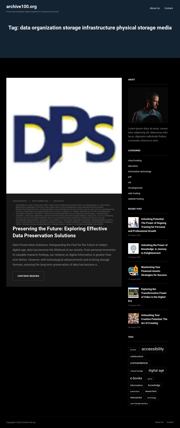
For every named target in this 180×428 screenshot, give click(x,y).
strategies (86, 222)
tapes (18, 224)
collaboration (136, 356)
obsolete (91, 216)
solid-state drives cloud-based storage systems (39, 222)
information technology (139, 171)
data (57, 207)
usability (70, 224)
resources (136, 397)
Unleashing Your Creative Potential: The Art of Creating (154, 319)
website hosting (136, 199)
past (50, 218)
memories (39, 216)
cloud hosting (135, 160)
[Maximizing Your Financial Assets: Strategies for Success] (133, 271)
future (94, 211)
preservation (135, 391)
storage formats (72, 222)
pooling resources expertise (67, 218)
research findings (82, 220)
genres (150, 379)
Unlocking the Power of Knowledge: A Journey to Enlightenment (154, 249)
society (109, 220)
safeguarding (98, 220)
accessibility (22, 205)
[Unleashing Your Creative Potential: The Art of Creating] (133, 319)
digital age (89, 209)
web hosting (134, 193)
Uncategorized (20, 201)
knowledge (154, 385)
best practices (36, 205)
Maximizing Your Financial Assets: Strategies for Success (154, 271)
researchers (151, 391)
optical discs (22, 218)
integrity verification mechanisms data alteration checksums (64, 214)
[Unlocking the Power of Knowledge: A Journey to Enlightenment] (133, 249)
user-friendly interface (139, 403)
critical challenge (45, 207)
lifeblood (29, 216)
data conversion (68, 207)
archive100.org (21, 6)
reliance (68, 220)
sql (129, 182)
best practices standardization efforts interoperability (71, 205)
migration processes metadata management (65, 216)
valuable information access (89, 224)
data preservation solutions (69, 209)
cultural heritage (136, 371)
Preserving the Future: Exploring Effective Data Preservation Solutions (60, 232)
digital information (104, 209)
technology (151, 398)
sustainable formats (102, 222)
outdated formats (38, 218)
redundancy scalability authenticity (45, 220)
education (133, 166)
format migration (81, 211)
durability (67, 211)
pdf (129, 177)
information (136, 385)
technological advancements (36, 224)
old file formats (105, 216)
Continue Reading (28, 276)
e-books (136, 378)
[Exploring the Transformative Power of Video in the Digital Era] (133, 293)
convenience (139, 363)
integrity (29, 214)
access (133, 350)
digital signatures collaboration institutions (38, 211)
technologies (58, 224)
